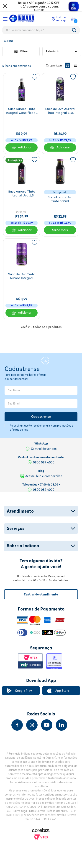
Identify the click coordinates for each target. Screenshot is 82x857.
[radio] (67, 65)
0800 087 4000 (43, 462)
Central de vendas (43, 448)
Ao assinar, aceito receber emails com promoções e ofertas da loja (41, 427)
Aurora (8, 41)
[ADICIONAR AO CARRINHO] (60, 230)
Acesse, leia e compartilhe (43, 476)
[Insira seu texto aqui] (17, 725)
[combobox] (41, 31)
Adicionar (25, 147)
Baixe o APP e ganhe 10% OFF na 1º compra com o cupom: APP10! (38, 6)
